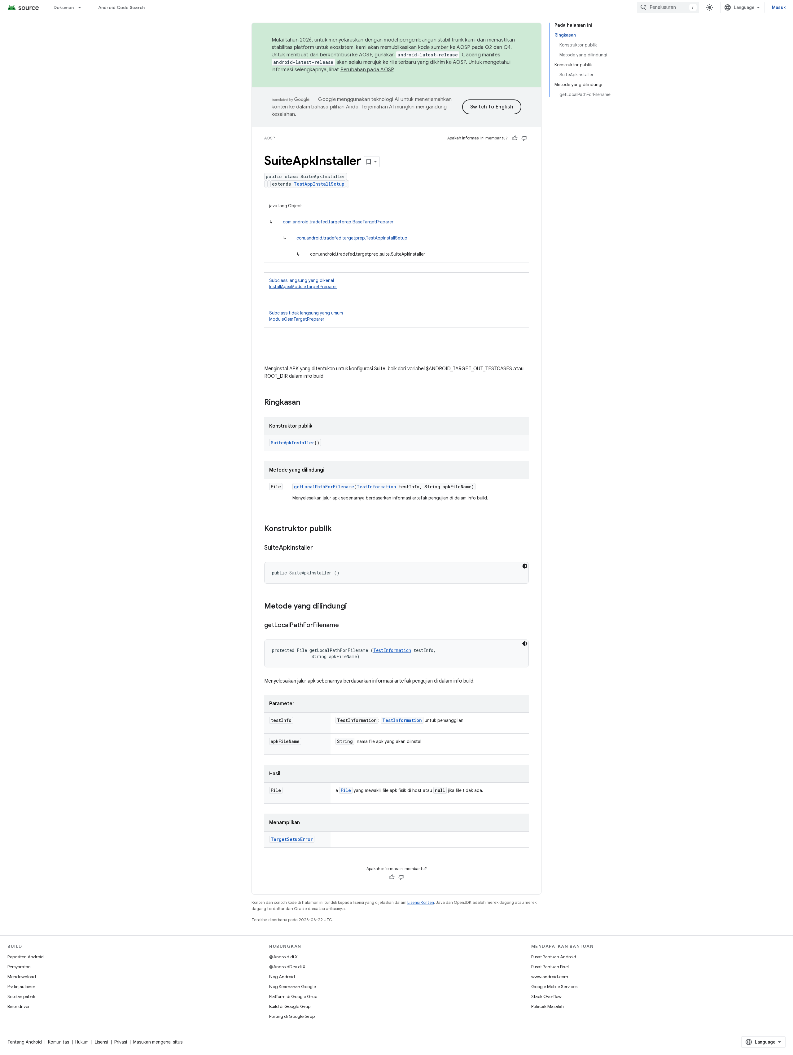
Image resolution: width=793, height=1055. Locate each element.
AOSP (269, 138)
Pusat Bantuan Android (553, 957)
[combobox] (668, 7)
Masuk (779, 7)
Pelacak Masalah (547, 1006)
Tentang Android (24, 1042)
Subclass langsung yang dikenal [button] (303, 283)
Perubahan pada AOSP (367, 70)
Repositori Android (25, 957)
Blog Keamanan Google (292, 986)
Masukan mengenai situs (157, 1042)
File (346, 790)
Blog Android (282, 976)
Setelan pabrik (21, 996)
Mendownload (21, 976)
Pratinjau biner (21, 986)
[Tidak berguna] (524, 138)
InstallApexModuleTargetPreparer (303, 286)
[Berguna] (514, 138)
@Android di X (283, 957)
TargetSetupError (292, 839)
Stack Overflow (546, 996)
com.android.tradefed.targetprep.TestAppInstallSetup (351, 238)
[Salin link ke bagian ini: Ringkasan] (306, 403)
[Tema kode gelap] (524, 566)
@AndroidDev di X (287, 966)
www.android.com (549, 976)
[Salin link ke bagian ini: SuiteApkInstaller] (319, 548)
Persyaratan (19, 966)
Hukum (82, 1042)
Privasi (120, 1042)
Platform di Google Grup (293, 996)
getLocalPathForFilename (324, 487)
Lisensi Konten (420, 902)
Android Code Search (121, 7)
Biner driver (18, 1006)
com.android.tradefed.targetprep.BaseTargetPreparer (338, 222)
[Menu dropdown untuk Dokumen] (82, 7)
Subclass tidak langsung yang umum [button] (306, 316)
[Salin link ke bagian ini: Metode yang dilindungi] (353, 606)
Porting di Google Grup (292, 1016)
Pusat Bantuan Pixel (550, 966)
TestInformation (376, 487)
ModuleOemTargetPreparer (296, 319)
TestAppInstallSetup (319, 184)
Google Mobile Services (554, 986)
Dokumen (64, 7)
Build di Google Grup (289, 1006)
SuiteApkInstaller (292, 443)
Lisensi (101, 1042)
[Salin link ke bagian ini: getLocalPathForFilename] (345, 625)
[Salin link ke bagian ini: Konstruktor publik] (338, 529)
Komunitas (58, 1042)
